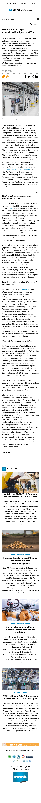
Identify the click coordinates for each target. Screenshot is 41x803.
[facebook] (25, 77)
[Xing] (33, 77)
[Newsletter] (20, 745)
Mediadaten (23, 3)
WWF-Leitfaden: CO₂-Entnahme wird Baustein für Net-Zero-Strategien (21, 697)
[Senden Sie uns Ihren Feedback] (3, 77)
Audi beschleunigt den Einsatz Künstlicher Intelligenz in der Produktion (20, 630)
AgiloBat (25, 289)
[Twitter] (29, 77)
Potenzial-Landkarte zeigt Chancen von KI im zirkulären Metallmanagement (20, 561)
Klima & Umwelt (20, 692)
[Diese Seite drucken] (7, 77)
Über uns (8, 3)
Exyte (11, 208)
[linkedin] (36, 77)
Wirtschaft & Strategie (20, 554)
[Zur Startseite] (20, 9)
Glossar (15, 3)
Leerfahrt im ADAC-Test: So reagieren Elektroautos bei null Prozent (20, 495)
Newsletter (32, 3)
